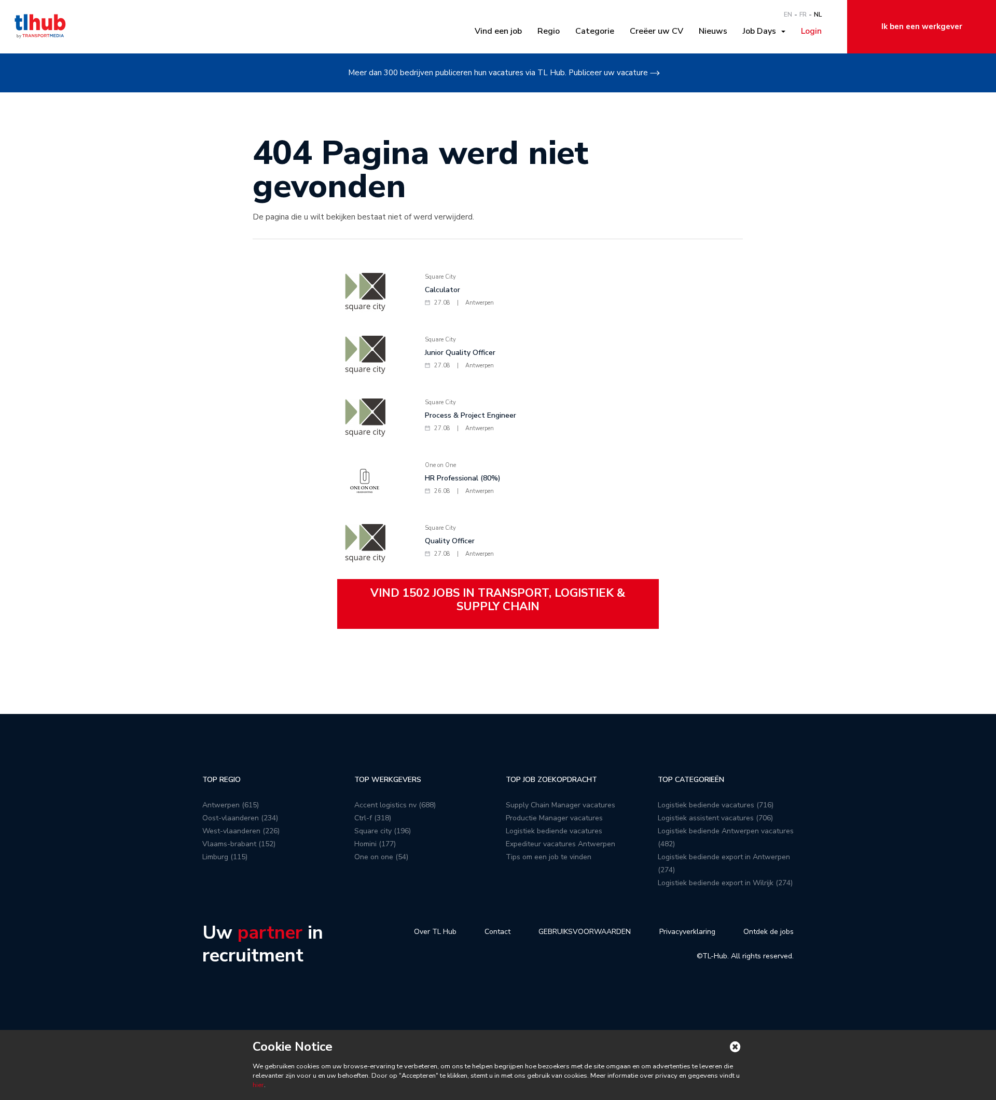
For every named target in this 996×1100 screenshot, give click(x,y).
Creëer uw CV (656, 31)
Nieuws (713, 31)
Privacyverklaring (687, 932)
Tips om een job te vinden (548, 857)
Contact (497, 932)
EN (788, 14)
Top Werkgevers (387, 780)
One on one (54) (381, 857)
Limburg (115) (224, 857)
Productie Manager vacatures (554, 818)
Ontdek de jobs (768, 932)
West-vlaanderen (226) (241, 831)
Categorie (594, 31)
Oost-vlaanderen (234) (240, 818)
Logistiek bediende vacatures (554, 831)
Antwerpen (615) (230, 805)
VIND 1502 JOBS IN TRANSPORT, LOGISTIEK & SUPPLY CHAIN (497, 599)
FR (803, 14)
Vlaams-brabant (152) (238, 844)
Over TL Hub (435, 932)
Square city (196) (382, 831)
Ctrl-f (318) (372, 818)
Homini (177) (375, 844)
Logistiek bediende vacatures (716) (715, 805)
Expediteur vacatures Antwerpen (560, 844)
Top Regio (221, 780)
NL (818, 14)
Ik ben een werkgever (921, 26)
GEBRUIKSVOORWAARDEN (584, 932)
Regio (548, 31)
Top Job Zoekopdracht (551, 780)
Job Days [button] (761, 31)
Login (811, 31)
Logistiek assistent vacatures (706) (715, 818)
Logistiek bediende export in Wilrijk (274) (725, 883)
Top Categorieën (691, 780)
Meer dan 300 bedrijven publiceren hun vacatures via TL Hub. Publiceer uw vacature (498, 72)
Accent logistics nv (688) (395, 805)
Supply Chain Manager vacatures (560, 805)
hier (258, 1085)
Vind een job (498, 31)
